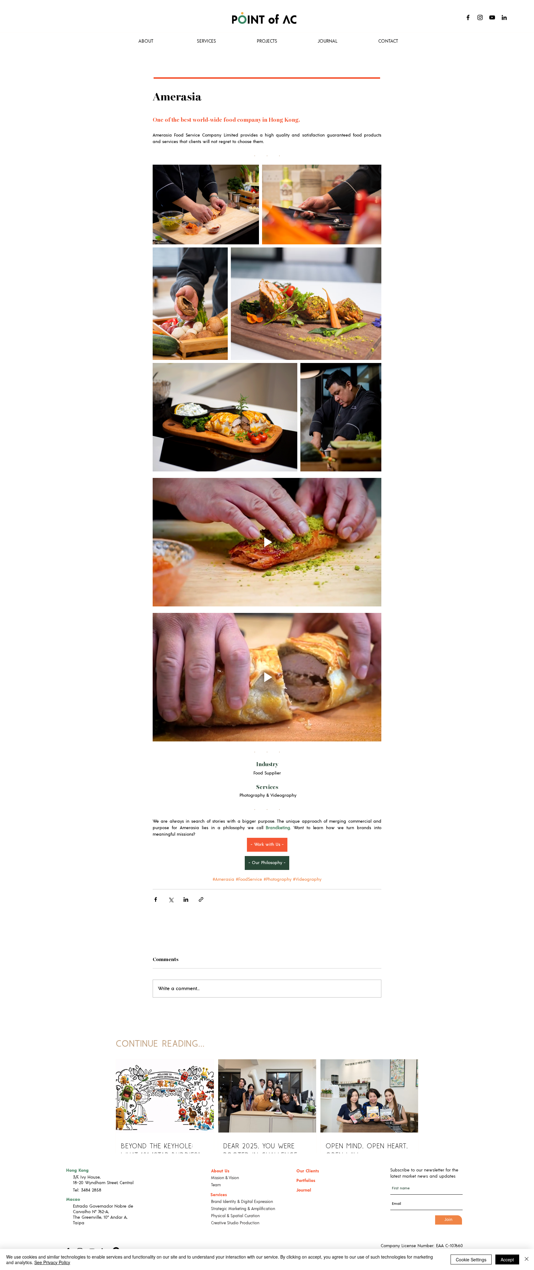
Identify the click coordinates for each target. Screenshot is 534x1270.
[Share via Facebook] (156, 899)
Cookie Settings (471, 1259)
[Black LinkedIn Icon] (504, 17)
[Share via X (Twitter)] (171, 899)
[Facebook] (468, 17)
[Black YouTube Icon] (492, 17)
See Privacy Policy (52, 1262)
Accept (507, 1259)
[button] (267, 41)
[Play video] (267, 542)
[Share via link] (201, 899)
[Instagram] (480, 17)
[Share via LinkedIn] (186, 899)
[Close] (526, 1259)
